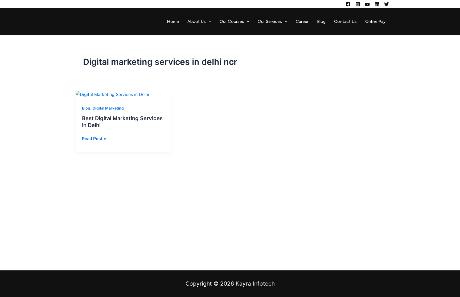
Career (302, 21)
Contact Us (345, 21)
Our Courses (232, 21)
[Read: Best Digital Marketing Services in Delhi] (112, 94)
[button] (208, 22)
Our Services (270, 21)
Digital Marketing (108, 108)
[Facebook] (348, 4)
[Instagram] (358, 4)
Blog (321, 21)
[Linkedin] (377, 4)
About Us (196, 21)
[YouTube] (367, 4)
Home (173, 21)
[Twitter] (386, 4)
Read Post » (94, 138)
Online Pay (375, 21)
